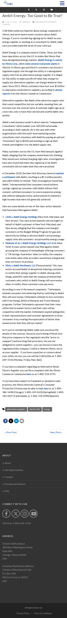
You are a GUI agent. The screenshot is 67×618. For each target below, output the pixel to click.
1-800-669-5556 (21, 523)
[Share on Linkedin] (16, 421)
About (8, 463)
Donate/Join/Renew (15, 484)
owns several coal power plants (41, 63)
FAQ (7, 491)
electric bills (34, 409)
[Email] (21, 421)
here (29, 374)
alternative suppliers (16, 409)
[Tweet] (11, 421)
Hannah (26, 22)
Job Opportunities (14, 470)
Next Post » (56, 432)
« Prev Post (11, 432)
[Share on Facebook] (5, 421)
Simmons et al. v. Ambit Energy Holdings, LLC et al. (31, 243)
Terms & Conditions (43, 613)
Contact (9, 477)
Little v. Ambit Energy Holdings (21, 216)
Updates (6, 24)
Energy (47, 409)
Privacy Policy (23, 613)
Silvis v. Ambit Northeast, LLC (20, 265)
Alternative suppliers (45, 22)
